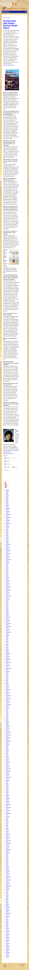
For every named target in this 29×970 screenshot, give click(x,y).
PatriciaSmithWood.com (8, 65)
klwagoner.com (10, 450)
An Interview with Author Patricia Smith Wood (10, 24)
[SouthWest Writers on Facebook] (13, 4)
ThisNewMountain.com (8, 453)
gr (16, 3)
